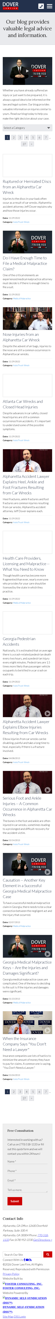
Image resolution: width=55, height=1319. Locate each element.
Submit (15, 1201)
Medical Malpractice (22, 298)
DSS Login (20, 1316)
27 (24, 144)
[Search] (47, 1254)
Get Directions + (42, 1239)
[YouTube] (27, 1259)
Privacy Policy (11, 1274)
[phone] (41, 6)
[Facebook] (25, 1259)
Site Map (8, 1316)
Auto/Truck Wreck (21, 222)
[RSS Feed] (30, 1259)
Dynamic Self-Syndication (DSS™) (23, 1309)
